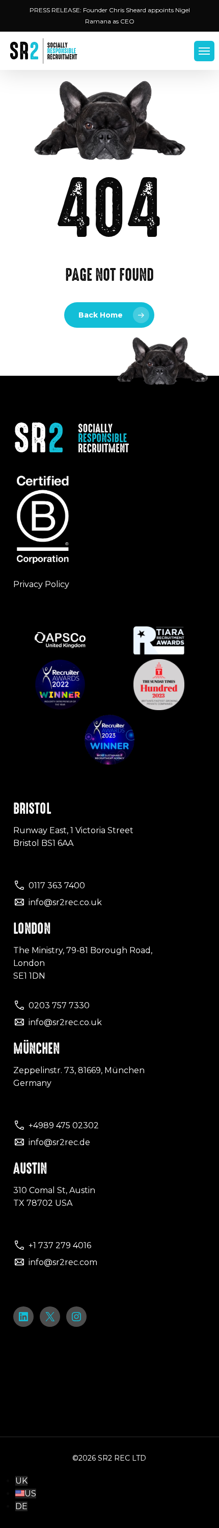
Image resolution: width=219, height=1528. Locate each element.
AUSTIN (30, 1168)
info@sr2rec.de (59, 1142)
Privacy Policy (41, 584)
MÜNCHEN (36, 1048)
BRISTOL (32, 808)
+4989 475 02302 (64, 1125)
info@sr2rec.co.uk (65, 902)
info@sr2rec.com (63, 1262)
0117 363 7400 (57, 885)
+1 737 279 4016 (60, 1245)
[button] (204, 51)
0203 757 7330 (59, 1005)
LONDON (31, 928)
